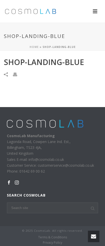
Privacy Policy (52, 243)
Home (34, 47)
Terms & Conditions (52, 237)
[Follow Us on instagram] (17, 182)
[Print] (17, 74)
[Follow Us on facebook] (9, 182)
